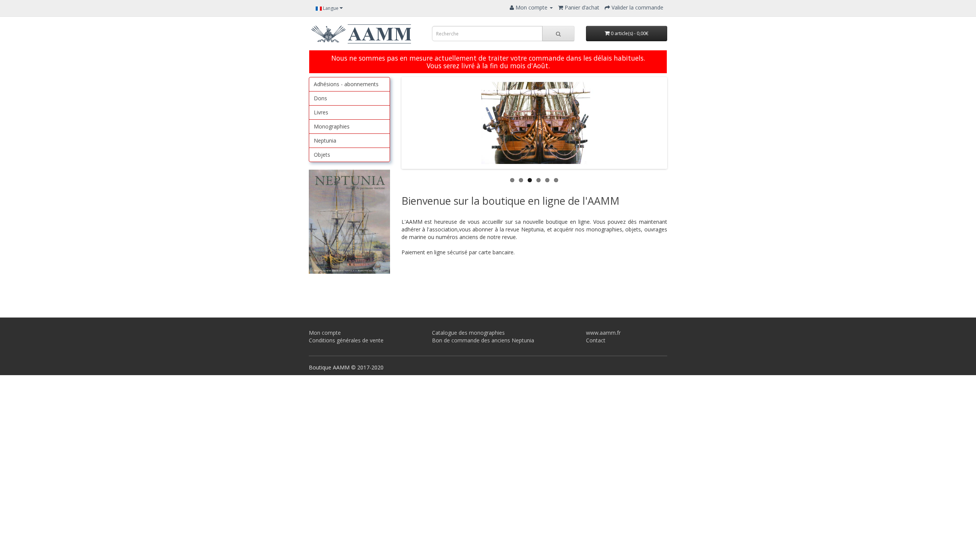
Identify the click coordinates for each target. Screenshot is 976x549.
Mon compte (325, 332)
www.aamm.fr (603, 332)
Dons (320, 98)
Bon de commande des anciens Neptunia (483, 340)
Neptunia (325, 140)
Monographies (332, 126)
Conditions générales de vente (346, 340)
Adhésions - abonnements (346, 84)
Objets (322, 154)
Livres (321, 112)
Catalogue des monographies (468, 332)
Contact (595, 340)
